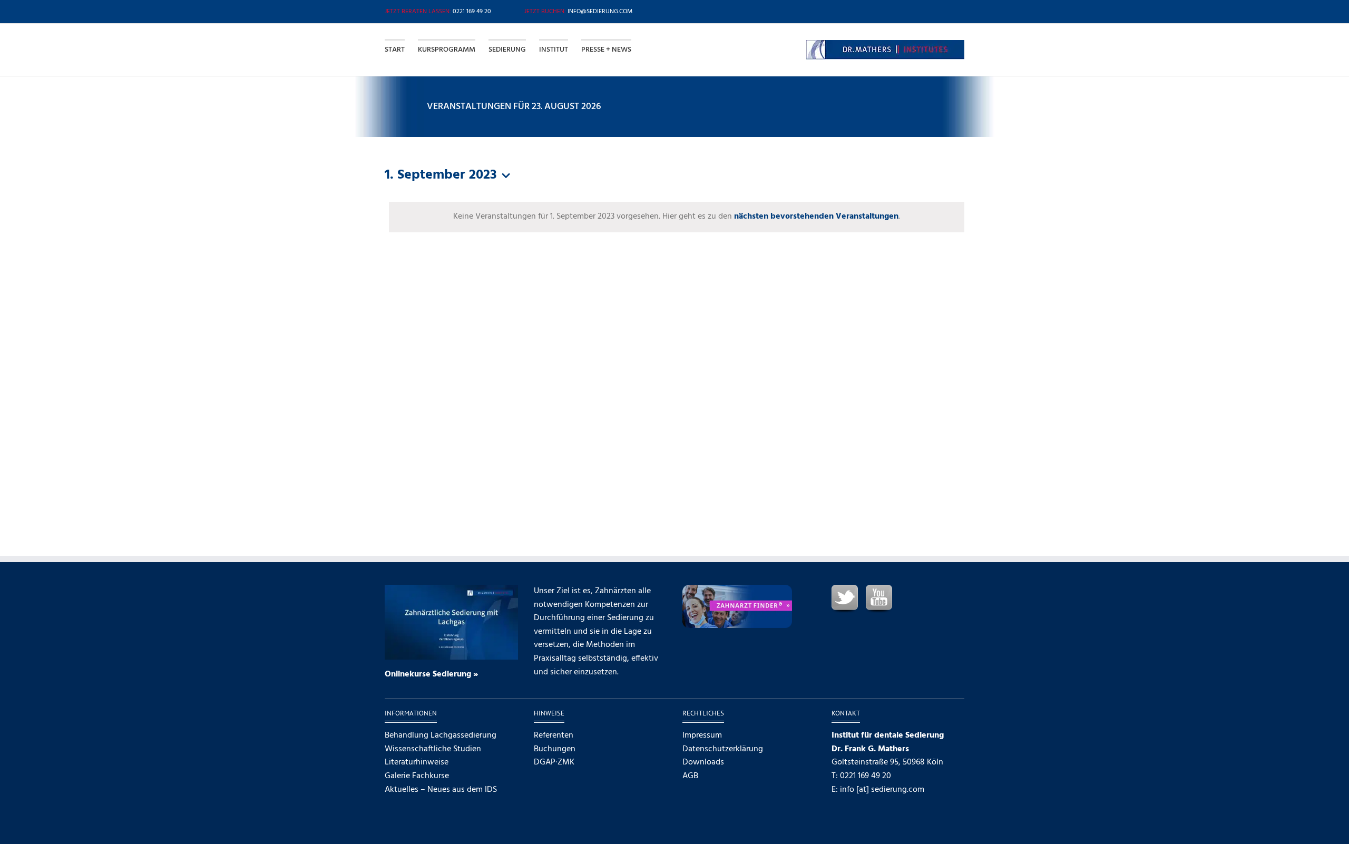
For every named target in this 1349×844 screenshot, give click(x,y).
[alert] (676, 217)
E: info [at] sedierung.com (878, 790)
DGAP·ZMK (554, 762)
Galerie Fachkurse (417, 776)
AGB (690, 776)
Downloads (703, 762)
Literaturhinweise (416, 762)
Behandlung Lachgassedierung (440, 735)
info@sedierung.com (600, 11)
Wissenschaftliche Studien (433, 749)
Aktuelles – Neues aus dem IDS (441, 790)
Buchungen (554, 749)
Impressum (702, 735)
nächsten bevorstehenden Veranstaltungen (816, 216)
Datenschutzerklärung (722, 749)
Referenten (553, 735)
